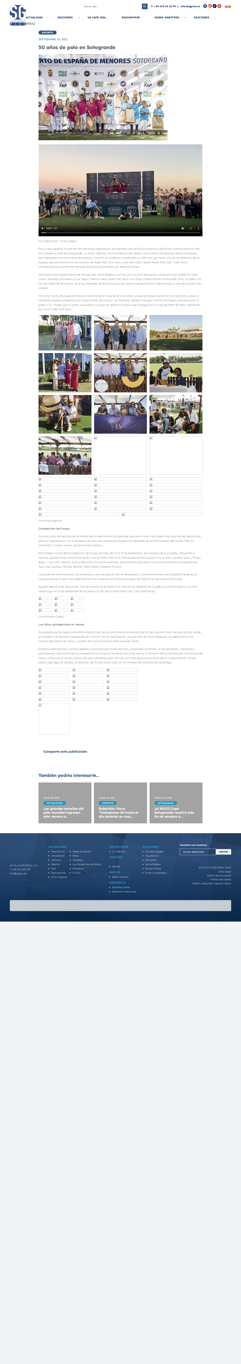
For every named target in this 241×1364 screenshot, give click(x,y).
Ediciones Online (121, 859)
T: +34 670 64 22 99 (163, 6)
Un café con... (119, 823)
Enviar (223, 824)
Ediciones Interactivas (124, 863)
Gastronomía (58, 844)
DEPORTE (47, 32)
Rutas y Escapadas (156, 844)
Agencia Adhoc (223, 855)
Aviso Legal (225, 843)
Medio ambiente (82, 823)
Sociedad (78, 832)
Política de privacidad (219, 847)
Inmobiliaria (58, 827)
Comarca (56, 832)
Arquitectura (58, 823)
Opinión (116, 838)
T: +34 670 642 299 (20, 841)
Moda (76, 827)
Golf (53, 840)
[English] (226, 6)
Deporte (55, 836)
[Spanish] (229, 6)
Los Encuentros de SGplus (87, 836)
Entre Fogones (59, 849)
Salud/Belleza (153, 836)
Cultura (77, 844)
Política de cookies (221, 851)
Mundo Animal (153, 840)
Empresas (78, 840)
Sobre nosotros (120, 848)
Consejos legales (154, 823)
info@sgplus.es (190, 6)
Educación (151, 832)
